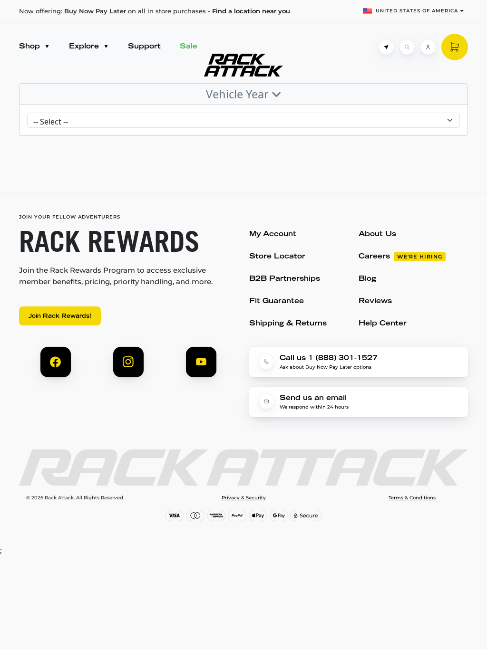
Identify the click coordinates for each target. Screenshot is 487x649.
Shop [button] (30, 46)
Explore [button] (85, 46)
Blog (367, 279)
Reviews (375, 301)
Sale (188, 46)
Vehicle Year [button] (239, 94)
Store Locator (277, 256)
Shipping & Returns (288, 323)
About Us (377, 234)
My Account (272, 234)
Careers (374, 256)
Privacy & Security (244, 498)
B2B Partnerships (284, 279)
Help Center (383, 323)
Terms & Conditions (412, 498)
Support (144, 46)
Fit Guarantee (276, 301)
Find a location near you (251, 11)
